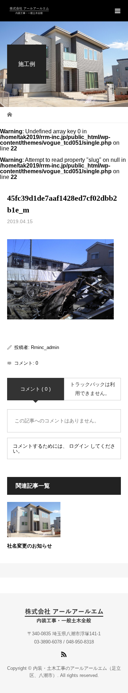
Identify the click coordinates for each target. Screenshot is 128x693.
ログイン (79, 446)
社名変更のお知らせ (29, 546)
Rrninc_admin (45, 347)
